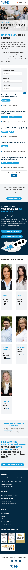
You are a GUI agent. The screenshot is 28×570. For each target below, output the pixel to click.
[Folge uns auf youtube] (20, 561)
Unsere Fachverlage (6, 501)
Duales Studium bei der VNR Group (12, 236)
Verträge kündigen (6, 524)
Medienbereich (5, 513)
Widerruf (23, 557)
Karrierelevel (6, 85)
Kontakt (3, 516)
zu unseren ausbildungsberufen (11, 231)
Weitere (14, 175)
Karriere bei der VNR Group (8, 503)
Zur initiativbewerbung (14, 198)
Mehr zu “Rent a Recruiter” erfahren (12, 464)
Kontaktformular (8, 430)
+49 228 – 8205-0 (10, 486)
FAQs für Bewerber (6, 521)
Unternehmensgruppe (7, 498)
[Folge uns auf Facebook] (8, 561)
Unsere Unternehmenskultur (9, 495)
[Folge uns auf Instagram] (12, 561)
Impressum (5, 557)
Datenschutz (13, 557)
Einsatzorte (6, 78)
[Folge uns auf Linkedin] (16, 561)
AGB (19, 557)
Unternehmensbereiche (9, 70)
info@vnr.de (8, 484)
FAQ (2, 519)
